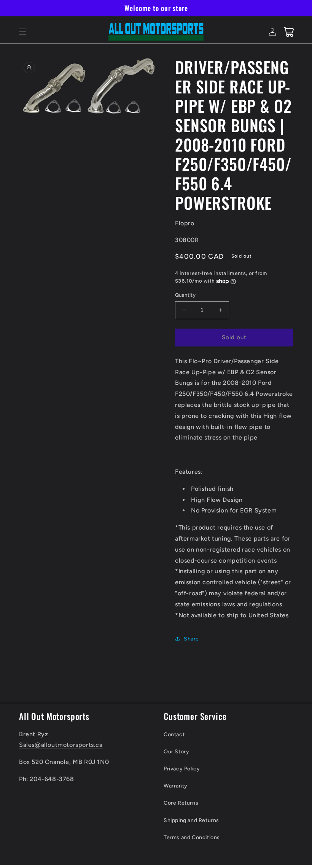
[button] (22, 32)
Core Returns (181, 803)
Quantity (185, 295)
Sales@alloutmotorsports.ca (61, 744)
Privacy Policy (182, 768)
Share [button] (191, 639)
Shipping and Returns (191, 820)
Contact (174, 734)
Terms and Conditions (192, 837)
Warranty (176, 786)
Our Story (176, 751)
